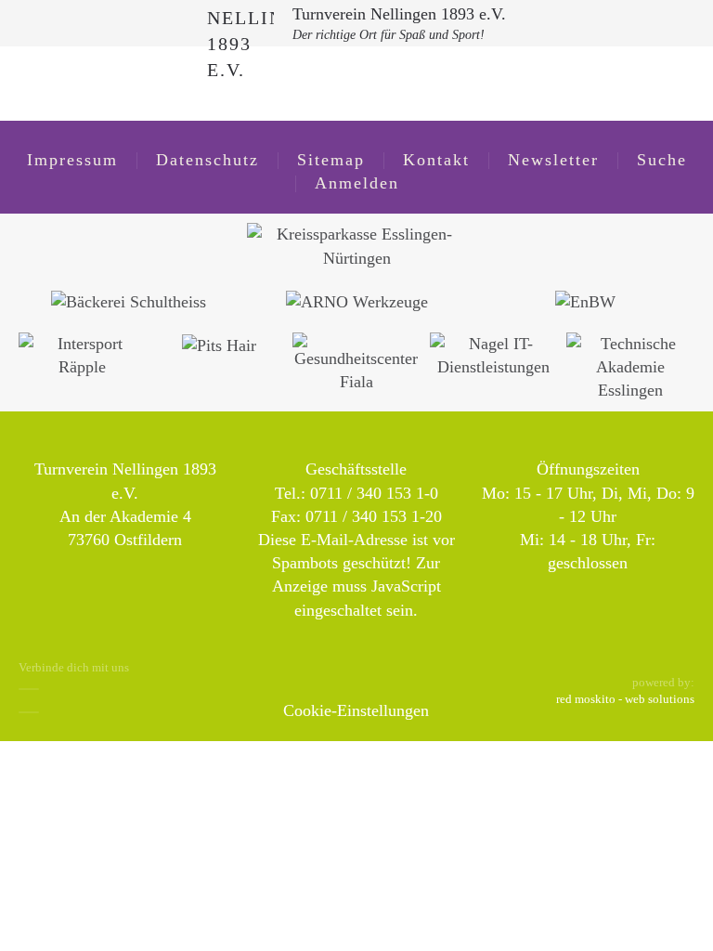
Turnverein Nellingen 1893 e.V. (399, 14)
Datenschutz (207, 159)
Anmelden (357, 183)
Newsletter (553, 159)
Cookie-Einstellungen (356, 710)
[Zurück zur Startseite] (240, 23)
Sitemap (331, 159)
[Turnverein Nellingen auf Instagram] (29, 712)
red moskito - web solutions (625, 699)
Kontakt (436, 159)
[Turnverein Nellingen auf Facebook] (29, 689)
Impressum (72, 159)
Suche (662, 159)
